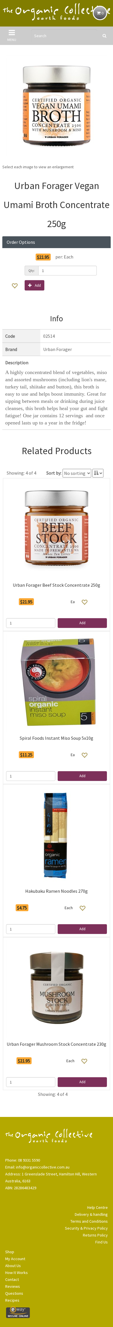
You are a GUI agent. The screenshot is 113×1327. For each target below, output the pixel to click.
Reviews (12, 1286)
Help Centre (97, 1207)
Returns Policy (95, 1235)
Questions (14, 1293)
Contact (12, 1279)
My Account (15, 1258)
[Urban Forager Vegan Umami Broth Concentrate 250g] (56, 105)
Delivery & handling (91, 1214)
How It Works (16, 1272)
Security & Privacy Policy (86, 1228)
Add (38, 285)
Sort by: (53, 473)
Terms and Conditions (89, 1221)
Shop (9, 1251)
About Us (13, 1265)
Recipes (12, 1300)
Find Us (101, 1242)
